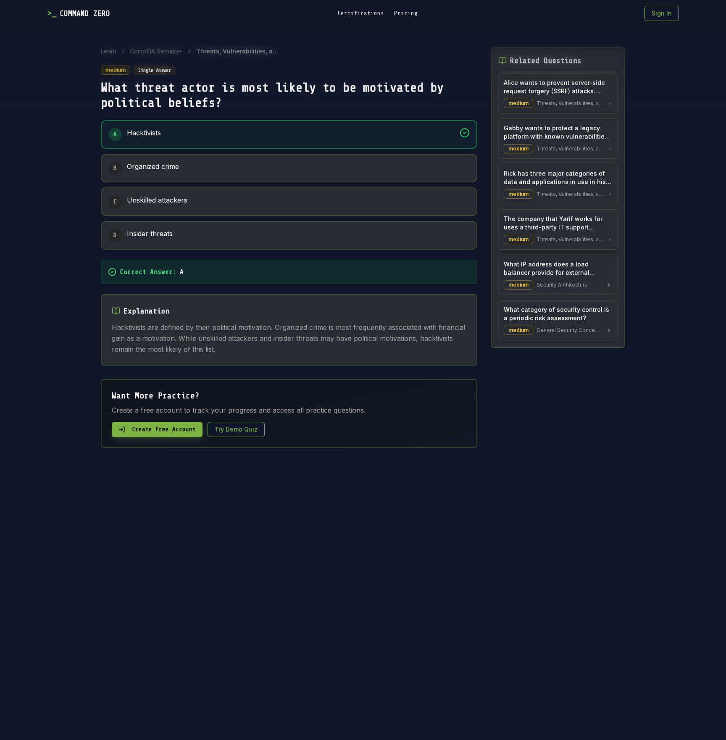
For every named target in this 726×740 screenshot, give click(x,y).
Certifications (360, 13)
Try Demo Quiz (236, 429)
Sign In (662, 13)
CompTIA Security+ (156, 51)
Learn (108, 51)
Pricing (406, 13)
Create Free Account (164, 429)
